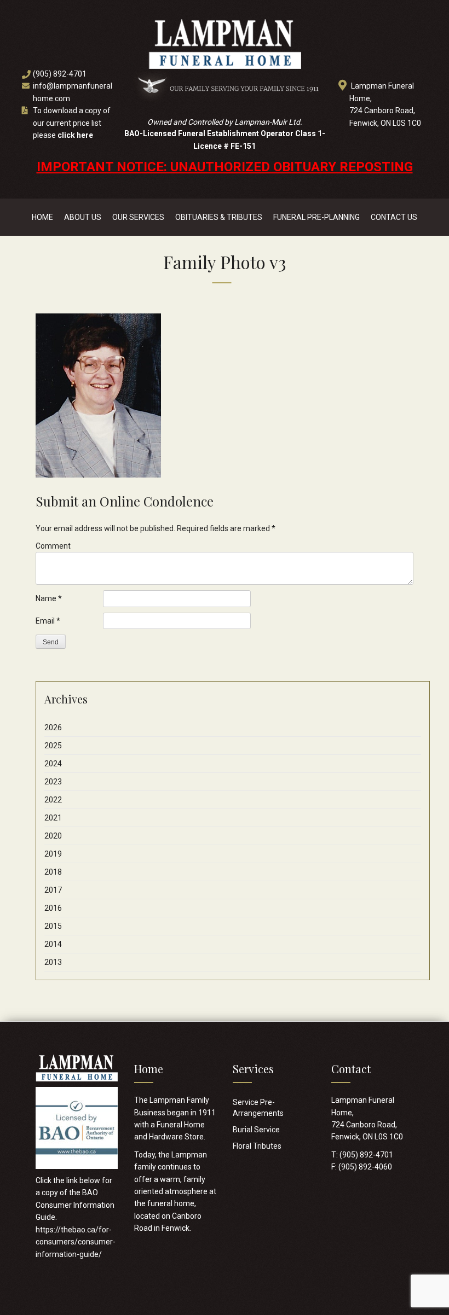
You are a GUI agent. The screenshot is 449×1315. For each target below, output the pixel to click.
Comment (53, 546)
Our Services (138, 217)
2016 (53, 908)
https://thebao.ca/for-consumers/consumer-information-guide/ (76, 1242)
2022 (53, 799)
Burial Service (256, 1129)
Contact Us (394, 217)
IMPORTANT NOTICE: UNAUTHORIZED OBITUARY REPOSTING (225, 166)
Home (42, 217)
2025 (53, 745)
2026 (53, 727)
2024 (53, 763)
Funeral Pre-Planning (316, 217)
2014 (53, 944)
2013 (53, 962)
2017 (53, 890)
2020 (53, 835)
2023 (53, 781)
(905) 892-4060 (365, 1166)
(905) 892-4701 (60, 73)
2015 (53, 926)
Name (49, 598)
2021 (53, 817)
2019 (53, 853)
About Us (82, 217)
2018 (53, 872)
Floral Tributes (257, 1146)
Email (48, 620)
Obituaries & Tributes (218, 217)
